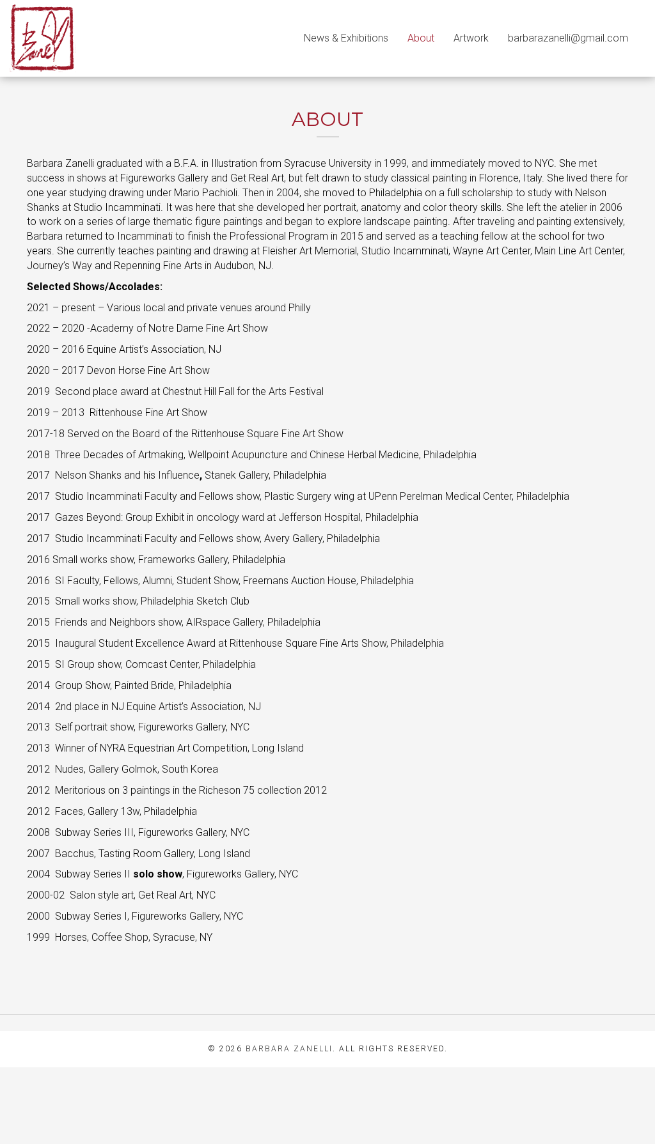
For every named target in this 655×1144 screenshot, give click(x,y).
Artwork (471, 38)
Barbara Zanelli (289, 1048)
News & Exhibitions (346, 38)
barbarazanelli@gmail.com (568, 38)
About (420, 38)
